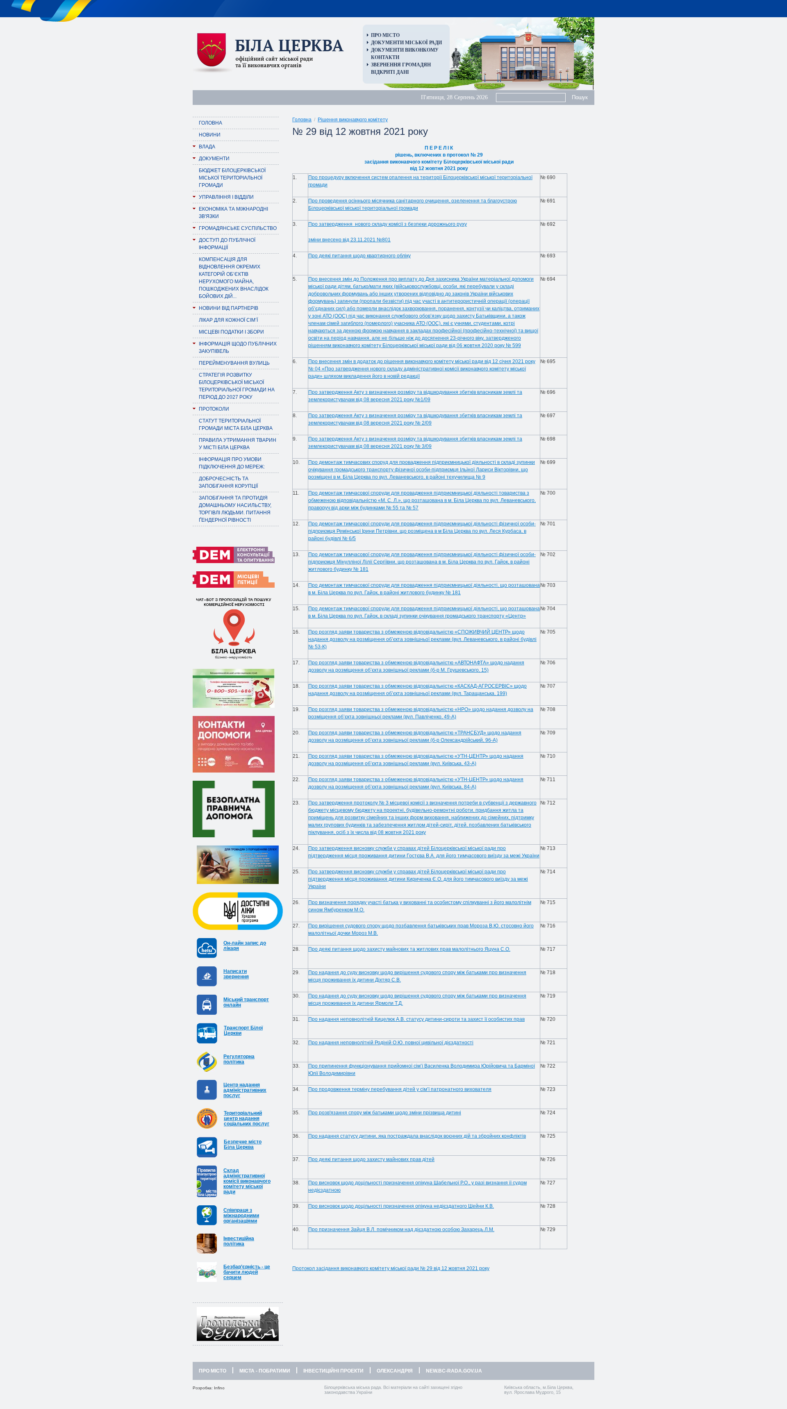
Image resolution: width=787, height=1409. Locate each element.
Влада (207, 147)
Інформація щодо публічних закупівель (238, 347)
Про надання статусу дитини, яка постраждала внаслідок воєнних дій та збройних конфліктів (417, 1136)
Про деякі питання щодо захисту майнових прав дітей (371, 1159)
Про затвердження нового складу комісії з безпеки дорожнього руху (387, 224)
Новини (210, 135)
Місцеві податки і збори (231, 332)
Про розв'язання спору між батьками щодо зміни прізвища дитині (384, 1113)
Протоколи (214, 409)
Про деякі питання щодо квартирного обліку (359, 256)
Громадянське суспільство (238, 228)
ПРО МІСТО (212, 1371)
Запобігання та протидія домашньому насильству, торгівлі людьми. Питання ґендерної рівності (235, 509)
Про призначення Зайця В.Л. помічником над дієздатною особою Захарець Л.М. (401, 1229)
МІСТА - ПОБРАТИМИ (264, 1371)
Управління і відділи (226, 197)
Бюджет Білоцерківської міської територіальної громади (232, 178)
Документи (214, 158)
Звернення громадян (401, 65)
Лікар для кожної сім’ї (228, 320)
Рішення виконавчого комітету (353, 120)
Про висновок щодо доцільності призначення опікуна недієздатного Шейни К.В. (401, 1206)
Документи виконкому (405, 50)
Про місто (385, 35)
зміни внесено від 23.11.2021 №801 (349, 240)
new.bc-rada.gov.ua (454, 1371)
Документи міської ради (406, 42)
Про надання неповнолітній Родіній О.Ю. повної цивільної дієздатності (390, 1042)
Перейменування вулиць (234, 363)
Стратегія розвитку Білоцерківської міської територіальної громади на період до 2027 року (237, 386)
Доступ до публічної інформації (227, 243)
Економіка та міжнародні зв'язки (233, 212)
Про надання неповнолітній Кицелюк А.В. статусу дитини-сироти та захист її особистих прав (416, 1019)
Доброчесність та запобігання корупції (228, 482)
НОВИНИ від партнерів (228, 308)
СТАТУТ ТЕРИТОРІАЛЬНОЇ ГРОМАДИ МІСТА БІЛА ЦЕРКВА (236, 424)
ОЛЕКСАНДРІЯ (395, 1371)
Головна (210, 123)
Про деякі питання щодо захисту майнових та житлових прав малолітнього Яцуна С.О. (409, 949)
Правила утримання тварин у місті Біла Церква (237, 443)
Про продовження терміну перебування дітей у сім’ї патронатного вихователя (399, 1089)
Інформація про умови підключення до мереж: (232, 463)
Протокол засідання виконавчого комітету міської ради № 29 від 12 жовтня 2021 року (390, 1268)
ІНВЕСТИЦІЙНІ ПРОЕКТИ (333, 1371)
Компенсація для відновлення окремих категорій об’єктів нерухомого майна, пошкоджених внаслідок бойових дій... (233, 278)
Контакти (385, 57)
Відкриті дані (390, 72)
